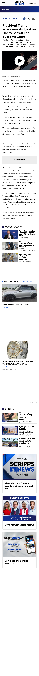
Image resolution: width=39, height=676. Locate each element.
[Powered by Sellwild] (33, 402)
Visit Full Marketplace (30, 281)
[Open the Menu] (3, 3)
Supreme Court (10, 18)
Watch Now (33, 3)
